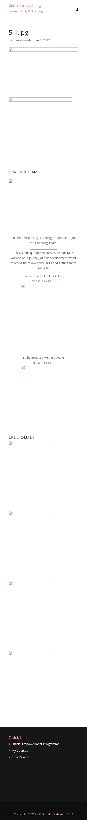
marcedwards (22, 40)
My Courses (20, 751)
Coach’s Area (20, 757)
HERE (51, 281)
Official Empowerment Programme (36, 744)
